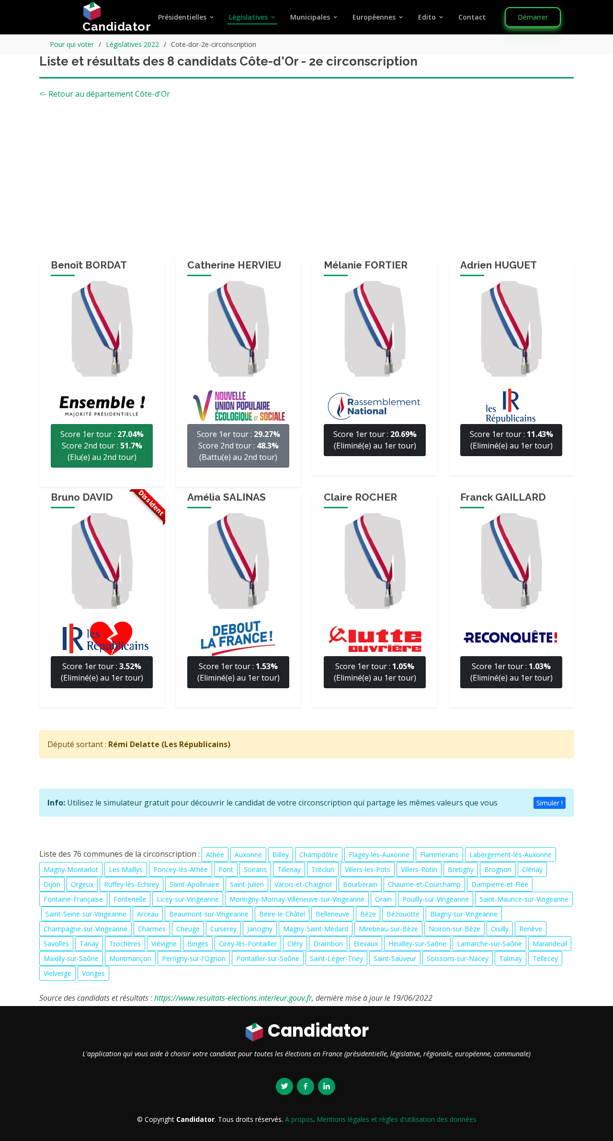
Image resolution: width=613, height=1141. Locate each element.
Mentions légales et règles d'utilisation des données (397, 1119)
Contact (472, 17)
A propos (299, 1119)
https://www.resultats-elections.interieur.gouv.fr (233, 998)
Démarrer (533, 17)
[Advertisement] (306, 183)
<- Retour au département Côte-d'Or (104, 94)
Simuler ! (549, 802)
